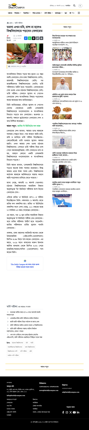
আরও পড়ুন (67, 27)
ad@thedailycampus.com (70, 392)
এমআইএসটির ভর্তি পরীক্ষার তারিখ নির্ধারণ (24, 318)
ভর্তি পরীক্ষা (47, 13)
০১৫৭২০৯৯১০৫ (44, 386)
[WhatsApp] (29, 38)
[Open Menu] (79, 13)
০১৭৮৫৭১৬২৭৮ (54, 386)
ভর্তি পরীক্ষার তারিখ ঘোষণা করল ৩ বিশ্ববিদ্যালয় (26, 325)
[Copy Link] (37, 38)
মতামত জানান (11, 409)
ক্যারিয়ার (35, 402)
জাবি (31, 343)
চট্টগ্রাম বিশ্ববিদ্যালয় (17, 343)
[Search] (74, 5)
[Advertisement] (25, 287)
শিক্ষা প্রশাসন (37, 13)
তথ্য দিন (9, 406)
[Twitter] (33, 38)
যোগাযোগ (9, 402)
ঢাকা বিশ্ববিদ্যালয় (30, 347)
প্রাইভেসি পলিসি (11, 412)
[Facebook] (26, 38)
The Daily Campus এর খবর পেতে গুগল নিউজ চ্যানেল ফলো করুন (25, 266)
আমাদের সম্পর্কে (11, 399)
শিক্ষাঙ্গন (17, 13)
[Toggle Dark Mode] (80, 5)
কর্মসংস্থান (58, 13)
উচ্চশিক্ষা (26, 13)
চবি (27, 343)
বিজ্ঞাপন (35, 399)
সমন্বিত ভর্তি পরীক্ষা (13, 355)
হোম (10, 23)
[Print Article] (41, 38)
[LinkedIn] (78, 412)
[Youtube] (74, 412)
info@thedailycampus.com (16, 395)
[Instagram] (66, 412)
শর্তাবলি (9, 415)
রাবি (31, 351)
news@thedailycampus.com (48, 390)
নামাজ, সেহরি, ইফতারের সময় (41, 412)
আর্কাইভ (68, 5)
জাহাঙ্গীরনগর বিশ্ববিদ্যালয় (15, 347)
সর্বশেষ (10, 13)
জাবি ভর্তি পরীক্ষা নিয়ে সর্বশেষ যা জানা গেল (24, 322)
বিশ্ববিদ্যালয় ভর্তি (12, 351)
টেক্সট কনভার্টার (37, 406)
